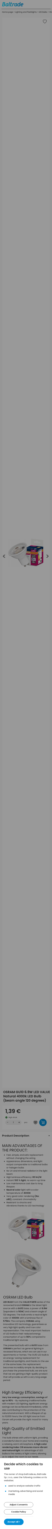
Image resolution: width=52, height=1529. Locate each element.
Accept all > (13, 1521)
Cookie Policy (18, 1511)
